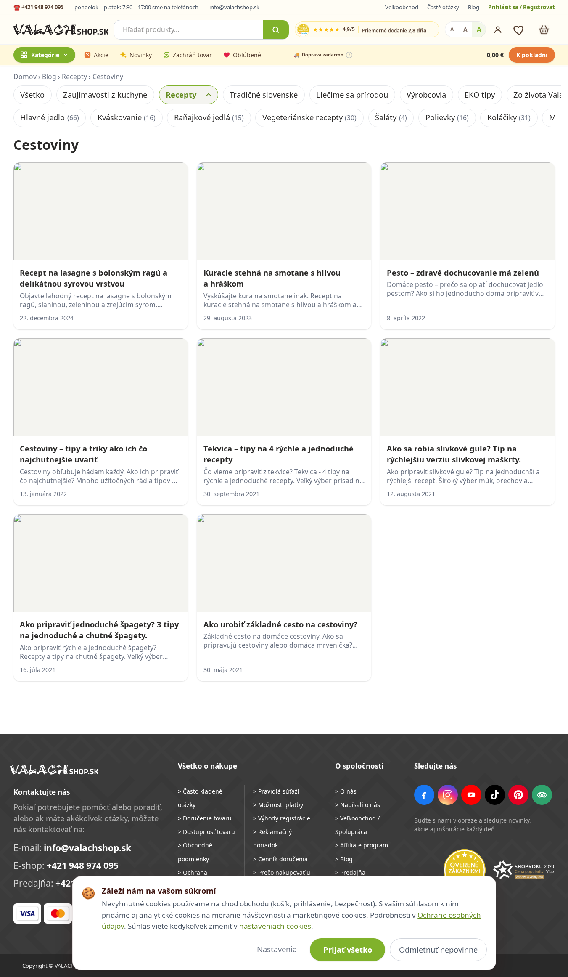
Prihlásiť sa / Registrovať (521, 7)
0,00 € (495, 55)
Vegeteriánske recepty (309, 117)
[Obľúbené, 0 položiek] (519, 30)
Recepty (74, 76)
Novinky (140, 55)
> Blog (344, 859)
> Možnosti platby (278, 805)
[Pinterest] (518, 795)
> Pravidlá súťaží (276, 791)
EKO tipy (480, 94)
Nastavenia (277, 949)
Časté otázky (443, 7)
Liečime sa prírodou (352, 94)
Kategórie (45, 55)
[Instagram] (448, 795)
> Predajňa (350, 872)
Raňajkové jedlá (209, 117)
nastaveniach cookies (275, 926)
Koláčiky (509, 117)
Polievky (447, 117)
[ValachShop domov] (61, 29)
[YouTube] (471, 795)
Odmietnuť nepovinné (438, 949)
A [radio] (452, 29)
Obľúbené (247, 55)
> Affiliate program (361, 845)
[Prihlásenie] (497, 29)
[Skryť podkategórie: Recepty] (209, 95)
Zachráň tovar (192, 55)
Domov (25, 76)
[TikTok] (495, 795)
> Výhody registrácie (281, 818)
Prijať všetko (347, 949)
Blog (473, 7)
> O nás (346, 791)
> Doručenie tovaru (205, 818)
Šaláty (391, 117)
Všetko (32, 94)
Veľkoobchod (401, 7)
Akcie (101, 55)
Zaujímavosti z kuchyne (105, 94)
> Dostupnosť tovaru (206, 832)
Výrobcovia (426, 94)
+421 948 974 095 (83, 865)
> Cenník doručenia (280, 859)
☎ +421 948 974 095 (38, 7)
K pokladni (531, 55)
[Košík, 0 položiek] (544, 30)
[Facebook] (424, 795)
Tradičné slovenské (264, 94)
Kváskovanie (127, 117)
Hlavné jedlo (49, 117)
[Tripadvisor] (542, 795)
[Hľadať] (276, 29)
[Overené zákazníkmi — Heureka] (465, 870)
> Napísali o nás (357, 805)
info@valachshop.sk (234, 7)
